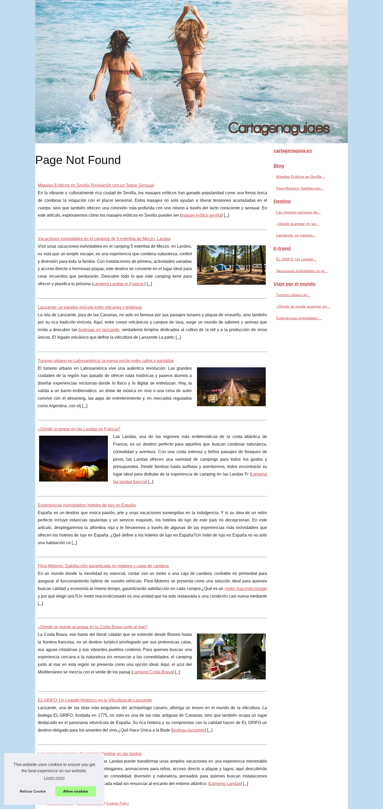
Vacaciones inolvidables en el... (302, 271)
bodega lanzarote (188, 730)
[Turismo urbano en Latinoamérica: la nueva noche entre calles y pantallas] (231, 386)
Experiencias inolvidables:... (299, 318)
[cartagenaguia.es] (191, 71)
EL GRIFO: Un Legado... (296, 259)
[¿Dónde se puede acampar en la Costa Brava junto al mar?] (231, 655)
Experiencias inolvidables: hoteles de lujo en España (87, 505)
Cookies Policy (117, 803)
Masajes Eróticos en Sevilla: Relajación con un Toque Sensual (96, 185)
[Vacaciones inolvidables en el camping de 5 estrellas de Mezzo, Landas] (231, 264)
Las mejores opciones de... (298, 212)
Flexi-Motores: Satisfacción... (300, 188)
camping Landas (225, 783)
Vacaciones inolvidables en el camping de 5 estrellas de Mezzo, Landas (104, 238)
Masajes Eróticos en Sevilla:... (300, 176)
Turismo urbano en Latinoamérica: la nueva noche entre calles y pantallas (106, 360)
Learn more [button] (54, 778)
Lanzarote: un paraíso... (296, 235)
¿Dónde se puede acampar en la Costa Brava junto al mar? (92, 627)
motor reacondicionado (246, 588)
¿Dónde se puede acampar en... (303, 306)
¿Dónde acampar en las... (297, 224)
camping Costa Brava (152, 672)
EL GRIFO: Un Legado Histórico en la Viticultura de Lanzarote (95, 700)
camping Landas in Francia (118, 284)
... (226, 215)
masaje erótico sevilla (201, 215)
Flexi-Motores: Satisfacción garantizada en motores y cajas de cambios (103, 566)
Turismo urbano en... (293, 295)
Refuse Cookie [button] (33, 791)
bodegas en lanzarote (98, 329)
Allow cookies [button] (75, 791)
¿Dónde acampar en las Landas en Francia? (79, 429)
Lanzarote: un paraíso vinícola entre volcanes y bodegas (90, 307)
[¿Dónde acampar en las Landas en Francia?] (73, 458)
